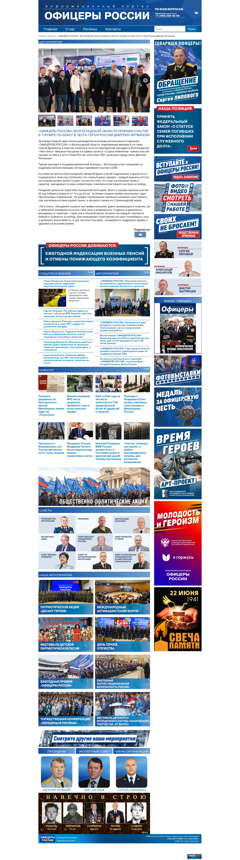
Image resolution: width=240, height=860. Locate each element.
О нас (70, 28)
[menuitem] (46, 120)
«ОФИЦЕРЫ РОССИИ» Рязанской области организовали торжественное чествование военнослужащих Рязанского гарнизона (124, 283)
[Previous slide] (43, 80)
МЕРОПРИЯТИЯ (107, 273)
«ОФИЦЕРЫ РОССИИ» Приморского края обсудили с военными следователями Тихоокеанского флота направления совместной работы (123, 326)
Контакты (113, 28)
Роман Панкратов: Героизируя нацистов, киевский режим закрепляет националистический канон (66, 283)
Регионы (90, 28)
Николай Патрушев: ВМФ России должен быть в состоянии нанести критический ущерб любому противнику (108, 451)
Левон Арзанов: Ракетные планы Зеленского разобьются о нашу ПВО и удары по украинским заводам (69, 324)
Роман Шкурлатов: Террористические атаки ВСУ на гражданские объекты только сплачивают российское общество (68, 334)
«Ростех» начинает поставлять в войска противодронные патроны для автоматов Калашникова (136, 453)
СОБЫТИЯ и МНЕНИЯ (55, 273)
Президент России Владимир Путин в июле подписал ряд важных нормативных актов (79, 450)
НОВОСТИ (46, 370)
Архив (90, 272)
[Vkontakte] (140, 234)
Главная (50, 28)
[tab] (66, 283)
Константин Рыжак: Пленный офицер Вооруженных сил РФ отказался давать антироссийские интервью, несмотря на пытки (66, 358)
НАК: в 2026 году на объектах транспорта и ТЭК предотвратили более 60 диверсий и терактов (108, 403)
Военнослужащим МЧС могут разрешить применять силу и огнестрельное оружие (78, 403)
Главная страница (46, 35)
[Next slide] (145, 80)
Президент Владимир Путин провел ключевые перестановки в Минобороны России (135, 403)
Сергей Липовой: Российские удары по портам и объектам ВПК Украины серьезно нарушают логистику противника (68, 313)
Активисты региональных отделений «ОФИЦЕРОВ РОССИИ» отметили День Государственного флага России (121, 361)
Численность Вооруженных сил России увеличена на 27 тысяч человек (51, 448)
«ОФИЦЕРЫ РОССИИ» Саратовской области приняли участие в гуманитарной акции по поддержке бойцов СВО (125, 351)
